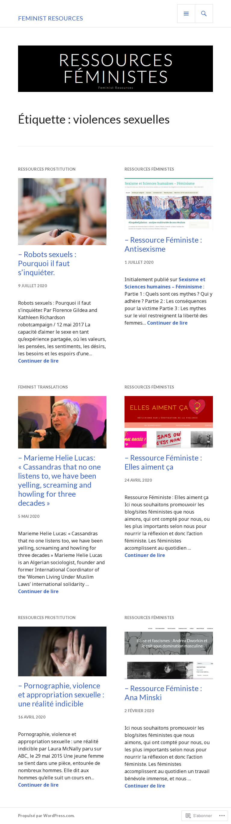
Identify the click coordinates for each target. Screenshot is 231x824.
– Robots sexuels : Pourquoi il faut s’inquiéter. (47, 263)
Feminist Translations (43, 387)
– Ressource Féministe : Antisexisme (163, 244)
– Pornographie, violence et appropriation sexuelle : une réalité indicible (61, 694)
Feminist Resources (50, 18)
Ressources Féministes (149, 169)
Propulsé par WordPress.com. (46, 815)
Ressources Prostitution (46, 169)
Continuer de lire (38, 360)
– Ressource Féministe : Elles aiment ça (163, 462)
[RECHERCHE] (204, 13)
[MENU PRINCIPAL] (186, 13)
